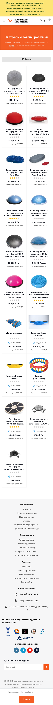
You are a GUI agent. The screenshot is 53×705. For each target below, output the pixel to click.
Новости (26, 509)
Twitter (36, 650)
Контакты (26, 566)
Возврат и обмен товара (26, 551)
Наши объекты (26, 574)
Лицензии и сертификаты (26, 524)
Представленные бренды (26, 528)
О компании (26, 504)
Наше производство (27, 513)
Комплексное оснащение (26, 578)
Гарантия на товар (26, 547)
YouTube (30, 650)
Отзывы (26, 521)
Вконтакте (16, 650)
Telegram (23, 650)
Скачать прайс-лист (26, 570)
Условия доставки (26, 544)
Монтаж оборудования (26, 555)
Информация (26, 535)
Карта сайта (26, 582)
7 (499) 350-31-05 (29, 594)
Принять (26, 699)
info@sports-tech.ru (28, 600)
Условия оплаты (26, 540)
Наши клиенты (26, 517)
